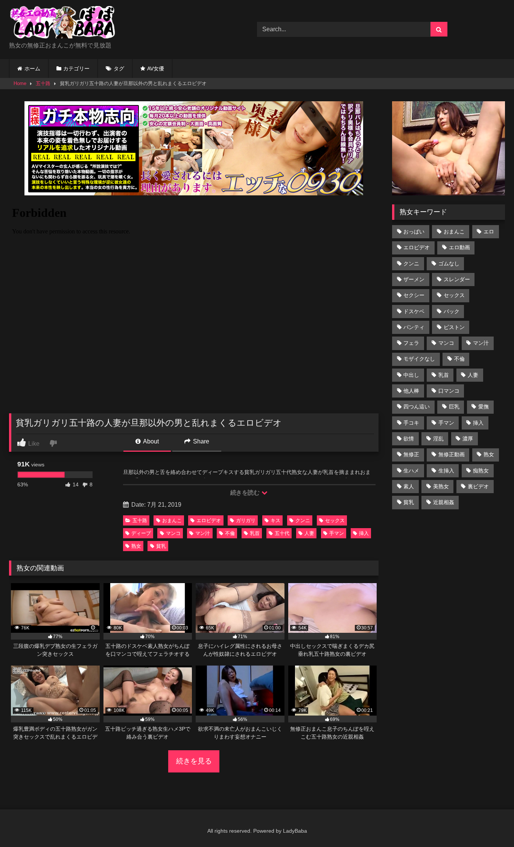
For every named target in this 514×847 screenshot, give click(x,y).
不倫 (230, 533)
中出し (411, 375)
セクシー (413, 295)
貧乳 (161, 546)
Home (20, 83)
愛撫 (483, 407)
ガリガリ (245, 520)
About (150, 441)
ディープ (141, 533)
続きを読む (245, 492)
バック (451, 311)
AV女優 (155, 69)
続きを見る (194, 761)
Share (200, 441)
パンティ (413, 327)
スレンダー (457, 279)
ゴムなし (448, 263)
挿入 (364, 533)
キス (275, 520)
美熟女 (441, 486)
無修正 (411, 454)
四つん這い (416, 407)
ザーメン (413, 279)
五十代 (282, 533)
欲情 (408, 439)
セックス (335, 520)
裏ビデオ (478, 486)
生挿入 (446, 471)
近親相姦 (443, 502)
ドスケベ (413, 311)
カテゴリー (76, 69)
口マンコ (448, 391)
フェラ (411, 343)
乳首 (255, 533)
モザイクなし (419, 359)
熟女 (136, 546)
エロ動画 (459, 247)
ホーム (32, 69)
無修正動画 (451, 454)
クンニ (302, 520)
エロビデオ (208, 520)
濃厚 (467, 439)
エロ (489, 232)
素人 (408, 486)
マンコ (173, 533)
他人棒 (411, 391)
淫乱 (438, 439)
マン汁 (202, 533)
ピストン (454, 327)
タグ (119, 69)
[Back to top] (490, 824)
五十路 (43, 83)
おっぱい (413, 232)
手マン (336, 533)
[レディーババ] (65, 23)
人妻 (309, 533)
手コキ (411, 423)
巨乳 (454, 407)
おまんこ (172, 520)
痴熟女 (481, 471)
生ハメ (411, 471)
